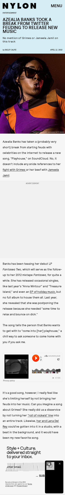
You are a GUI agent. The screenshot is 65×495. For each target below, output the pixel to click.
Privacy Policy (22, 486)
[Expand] (48, 464)
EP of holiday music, (43, 291)
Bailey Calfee (10, 50)
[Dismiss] (59, 464)
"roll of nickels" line (40, 415)
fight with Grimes (14, 169)
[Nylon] (19, 6)
